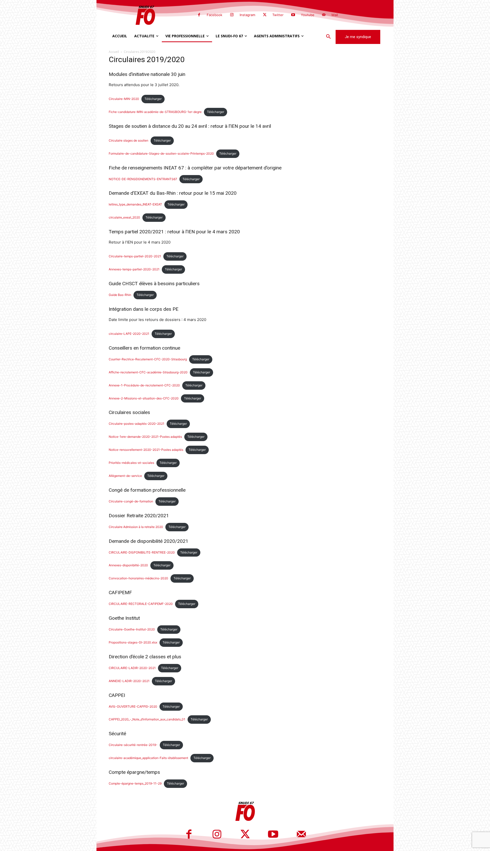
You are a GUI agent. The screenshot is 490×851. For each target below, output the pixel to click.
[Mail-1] (324, 15)
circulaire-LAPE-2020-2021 (129, 334)
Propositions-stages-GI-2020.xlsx (133, 642)
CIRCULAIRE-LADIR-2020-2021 (132, 668)
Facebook (214, 15)
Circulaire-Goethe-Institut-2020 (132, 629)
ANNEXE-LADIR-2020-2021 (129, 681)
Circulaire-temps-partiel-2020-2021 (135, 256)
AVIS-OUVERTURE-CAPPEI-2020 (133, 706)
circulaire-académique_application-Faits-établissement (148, 758)
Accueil (114, 52)
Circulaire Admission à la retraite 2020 (136, 527)
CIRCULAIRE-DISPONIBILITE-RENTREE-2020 (142, 552)
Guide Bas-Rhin (120, 295)
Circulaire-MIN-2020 (124, 99)
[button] (328, 37)
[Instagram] (232, 15)
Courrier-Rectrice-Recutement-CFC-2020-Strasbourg (148, 359)
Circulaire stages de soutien (128, 140)
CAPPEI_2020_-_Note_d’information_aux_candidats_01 (147, 719)
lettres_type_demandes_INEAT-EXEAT (135, 204)
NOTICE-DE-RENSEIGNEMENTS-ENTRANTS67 (143, 179)
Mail (335, 15)
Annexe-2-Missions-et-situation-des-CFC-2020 (144, 398)
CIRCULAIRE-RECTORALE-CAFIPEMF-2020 (141, 604)
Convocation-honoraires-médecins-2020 (138, 578)
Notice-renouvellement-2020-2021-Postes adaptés (146, 450)
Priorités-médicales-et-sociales (131, 463)
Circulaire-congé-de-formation (131, 501)
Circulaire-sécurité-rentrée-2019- (133, 745)
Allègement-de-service (125, 476)
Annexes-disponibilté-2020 (128, 565)
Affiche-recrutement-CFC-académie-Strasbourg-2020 (148, 372)
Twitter (278, 15)
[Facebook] (199, 15)
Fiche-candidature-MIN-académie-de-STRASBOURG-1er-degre (155, 112)
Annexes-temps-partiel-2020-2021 (134, 269)
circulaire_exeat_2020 (124, 217)
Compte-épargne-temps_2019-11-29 (135, 783)
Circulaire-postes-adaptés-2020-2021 (136, 423)
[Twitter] (265, 15)
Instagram (247, 15)
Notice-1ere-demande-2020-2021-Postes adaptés (145, 437)
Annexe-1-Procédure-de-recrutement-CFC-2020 (144, 385)
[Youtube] (293, 15)
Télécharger (153, 99)
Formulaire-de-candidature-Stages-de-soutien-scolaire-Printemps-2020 (161, 153)
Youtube (307, 15)
